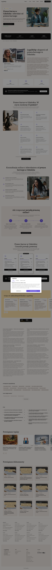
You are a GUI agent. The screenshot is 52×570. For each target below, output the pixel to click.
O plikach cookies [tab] (22, 280)
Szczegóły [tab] (17, 280)
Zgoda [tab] (13, 280)
